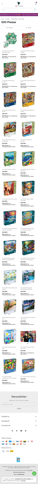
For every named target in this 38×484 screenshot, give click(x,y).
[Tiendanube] (19, 474)
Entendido (23, 480)
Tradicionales (14, 19)
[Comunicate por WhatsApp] (34, 473)
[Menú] (2, 4)
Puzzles (7, 19)
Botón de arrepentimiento (19, 472)
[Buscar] (34, 9)
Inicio (2, 19)
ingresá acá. (30, 470)
